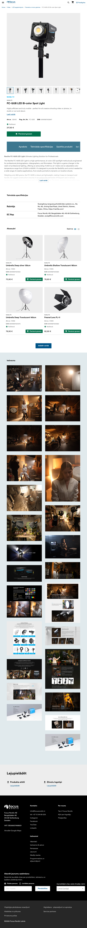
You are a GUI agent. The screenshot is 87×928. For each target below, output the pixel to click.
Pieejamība (62, 818)
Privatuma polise (10, 916)
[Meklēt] (68, 2)
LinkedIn (33, 828)
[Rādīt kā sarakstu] (78, 229)
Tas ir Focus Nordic (65, 811)
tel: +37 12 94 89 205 (38, 814)
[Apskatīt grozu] (72, 2)
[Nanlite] (10, 96)
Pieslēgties (81, 2)
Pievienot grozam (25, 134)
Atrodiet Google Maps (12, 831)
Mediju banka (35, 855)
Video (9, 7)
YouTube (33, 825)
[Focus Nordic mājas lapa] (11, 2)
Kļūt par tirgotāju (64, 814)
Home (3, 7)
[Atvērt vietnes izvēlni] (4, 2)
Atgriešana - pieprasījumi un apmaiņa (58, 907)
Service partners (50, 911)
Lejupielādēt (15, 786)
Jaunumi (33, 852)
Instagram (34, 818)
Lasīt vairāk (11, 114)
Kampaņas (34, 848)
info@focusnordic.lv (37, 811)
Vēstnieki (33, 842)
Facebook (34, 821)
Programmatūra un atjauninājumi (37, 860)
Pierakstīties (42, 888)
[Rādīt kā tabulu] (75, 229)
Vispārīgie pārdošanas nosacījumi (17, 907)
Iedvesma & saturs (37, 845)
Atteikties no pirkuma (12, 911)
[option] (10, 90)
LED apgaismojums (17, 7)
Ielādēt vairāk (43, 346)
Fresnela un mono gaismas (32, 7)
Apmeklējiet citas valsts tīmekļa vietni (71, 884)
